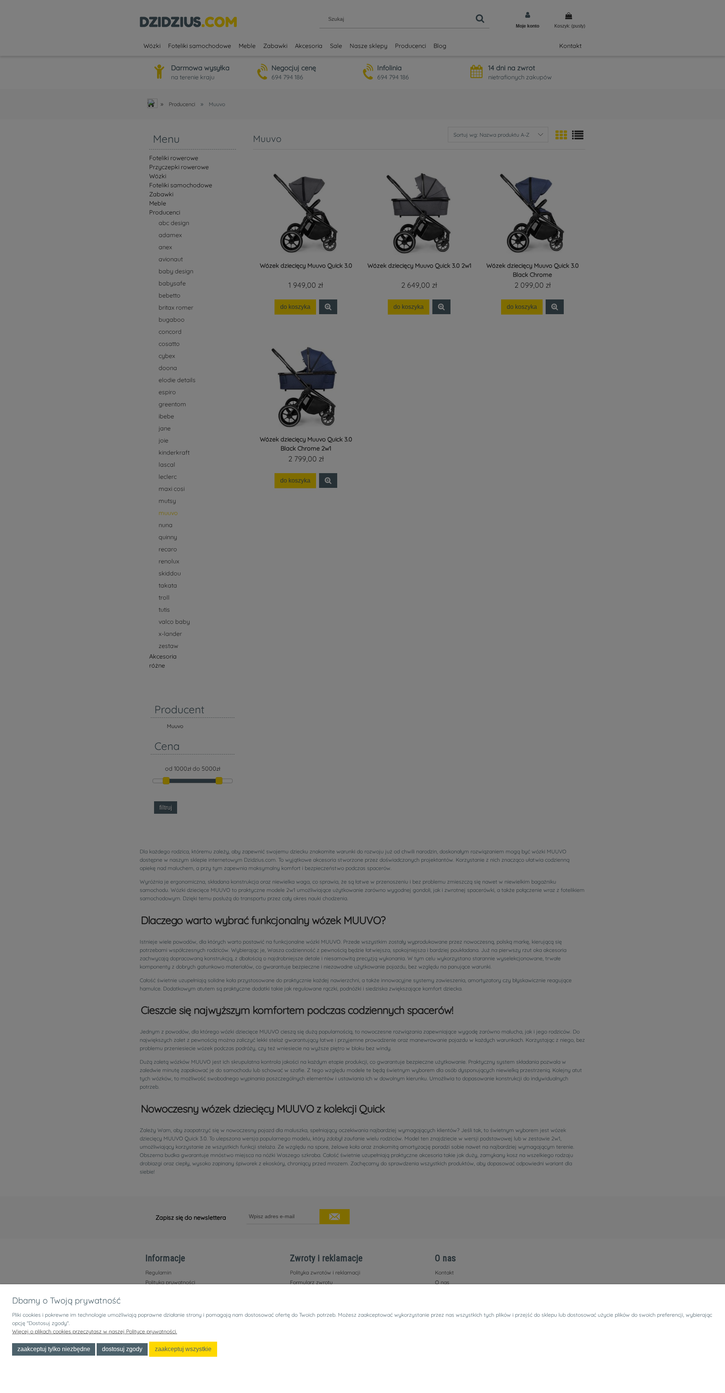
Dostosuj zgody (122, 1348)
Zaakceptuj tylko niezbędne (53, 1348)
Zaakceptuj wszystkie (183, 1348)
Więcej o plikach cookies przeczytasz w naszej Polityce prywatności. (94, 1331)
